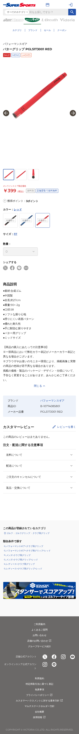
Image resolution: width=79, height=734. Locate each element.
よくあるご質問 (39, 629)
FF (15, 234)
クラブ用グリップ (41, 533)
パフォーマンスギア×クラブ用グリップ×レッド (28, 550)
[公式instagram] (63, 656)
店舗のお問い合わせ (37, 640)
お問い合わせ (39, 635)
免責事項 (39, 689)
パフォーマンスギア (15, 44)
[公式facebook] (54, 656)
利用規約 (39, 678)
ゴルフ (10, 533)
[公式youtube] (72, 656)
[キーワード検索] (72, 12)
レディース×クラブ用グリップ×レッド (24, 568)
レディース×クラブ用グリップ (20, 564)
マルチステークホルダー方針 (39, 706)
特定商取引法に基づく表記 (39, 683)
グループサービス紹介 (39, 646)
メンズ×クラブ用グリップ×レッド (22, 559)
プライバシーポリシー (37, 695)
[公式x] (45, 656)
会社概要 (39, 711)
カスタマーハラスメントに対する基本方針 (37, 700)
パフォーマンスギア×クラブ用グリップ (24, 546)
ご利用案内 (39, 624)
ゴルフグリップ (22, 533)
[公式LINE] (54, 664)
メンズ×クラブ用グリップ (18, 555)
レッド (18, 209)
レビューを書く (66, 427)
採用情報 (37, 717)
